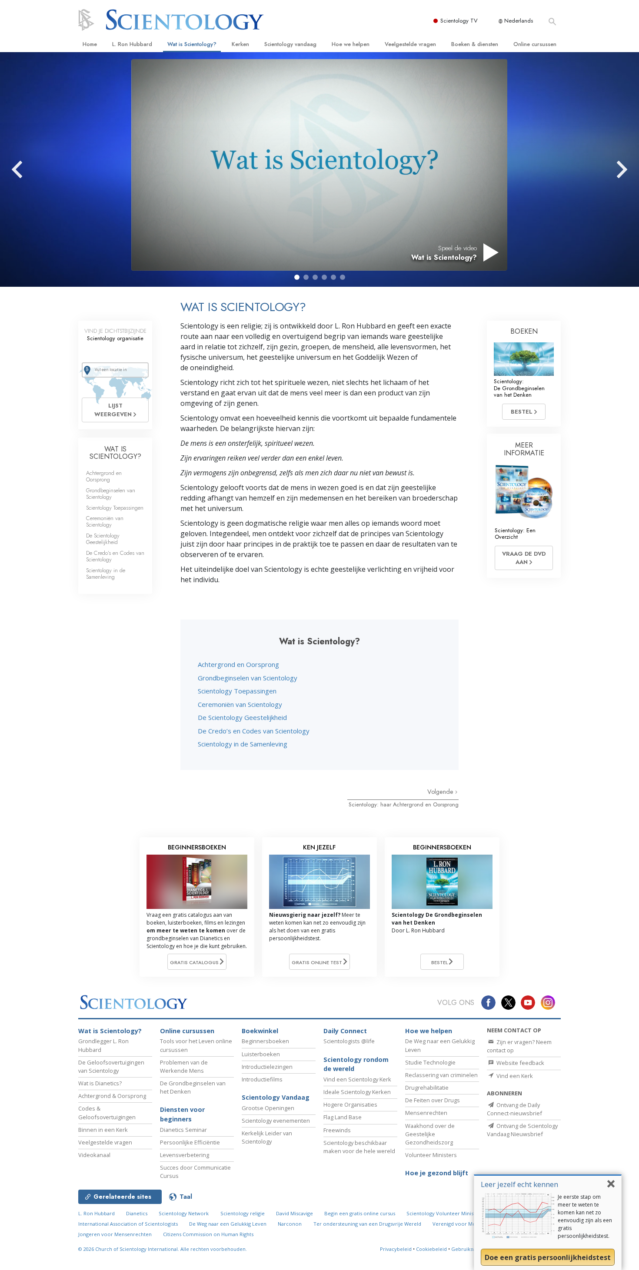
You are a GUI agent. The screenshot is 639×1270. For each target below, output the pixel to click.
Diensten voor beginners (182, 1114)
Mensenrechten (426, 1113)
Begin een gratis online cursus (359, 1213)
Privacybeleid (396, 1249)
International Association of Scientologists (128, 1223)
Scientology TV (459, 21)
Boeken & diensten (474, 44)
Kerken (240, 44)
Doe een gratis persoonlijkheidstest (548, 1257)
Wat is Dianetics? (100, 1083)
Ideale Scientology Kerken (357, 1092)
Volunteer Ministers (431, 1155)
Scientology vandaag (290, 44)
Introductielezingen (267, 1067)
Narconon (290, 1223)
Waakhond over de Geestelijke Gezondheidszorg (430, 1134)
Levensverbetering (184, 1155)
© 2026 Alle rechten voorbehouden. (162, 1249)
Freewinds (337, 1130)
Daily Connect (345, 1031)
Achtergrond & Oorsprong (112, 1096)
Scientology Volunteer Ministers (444, 1213)
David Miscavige (294, 1213)
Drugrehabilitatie (427, 1087)
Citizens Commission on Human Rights (208, 1234)
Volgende (441, 791)
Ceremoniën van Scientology (240, 704)
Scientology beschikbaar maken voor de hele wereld (359, 1147)
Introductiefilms (262, 1079)
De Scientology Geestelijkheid (242, 717)
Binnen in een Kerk (103, 1130)
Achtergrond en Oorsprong (238, 664)
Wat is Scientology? (191, 44)
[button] (297, 277)
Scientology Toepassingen (237, 690)
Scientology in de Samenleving (242, 743)
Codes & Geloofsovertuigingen (107, 1112)
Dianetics (136, 1213)
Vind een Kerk (514, 1076)
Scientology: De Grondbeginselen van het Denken (519, 388)
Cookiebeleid (431, 1249)
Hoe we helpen (350, 44)
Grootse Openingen (268, 1108)
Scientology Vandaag (276, 1097)
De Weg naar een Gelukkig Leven (227, 1223)
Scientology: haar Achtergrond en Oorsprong (404, 804)
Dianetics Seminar (183, 1130)
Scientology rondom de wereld (356, 1064)
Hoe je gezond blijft (436, 1173)
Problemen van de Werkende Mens (184, 1066)
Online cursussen (534, 44)
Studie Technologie (430, 1062)
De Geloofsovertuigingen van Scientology (111, 1066)
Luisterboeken (261, 1054)
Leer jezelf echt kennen (519, 1184)
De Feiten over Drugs (432, 1100)
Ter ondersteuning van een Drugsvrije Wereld (367, 1223)
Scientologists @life (349, 1041)
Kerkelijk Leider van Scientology (267, 1137)
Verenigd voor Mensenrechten (469, 1223)
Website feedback (519, 1063)
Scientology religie (242, 1213)
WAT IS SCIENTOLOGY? (115, 453)
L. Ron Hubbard (132, 44)
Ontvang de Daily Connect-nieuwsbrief (514, 1109)
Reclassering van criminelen (441, 1075)
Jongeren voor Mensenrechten (115, 1234)
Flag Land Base (342, 1117)
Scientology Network (184, 1213)
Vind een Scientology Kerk (357, 1079)
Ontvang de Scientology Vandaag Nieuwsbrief (522, 1130)
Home (90, 44)
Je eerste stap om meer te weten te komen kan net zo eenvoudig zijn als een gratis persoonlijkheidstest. (585, 1216)
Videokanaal (94, 1155)
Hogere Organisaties (350, 1104)
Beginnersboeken (265, 1041)
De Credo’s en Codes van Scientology (254, 730)
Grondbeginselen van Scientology (247, 677)
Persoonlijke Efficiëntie (190, 1142)
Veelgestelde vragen (410, 44)
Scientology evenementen (276, 1120)
